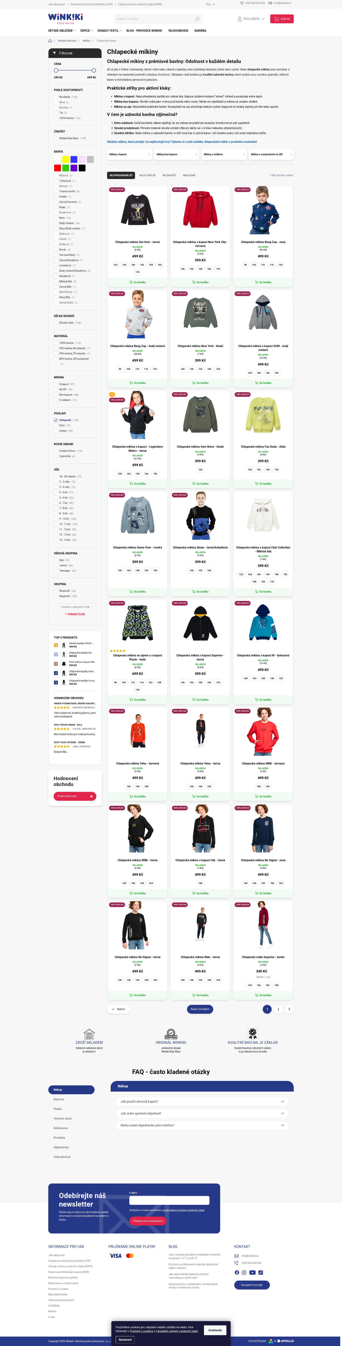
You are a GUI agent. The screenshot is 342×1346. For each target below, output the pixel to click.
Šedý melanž (69, 223)
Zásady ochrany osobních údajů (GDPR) (140, 4)
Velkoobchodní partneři (61, 1300)
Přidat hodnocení (66, 796)
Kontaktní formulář (252, 1285)
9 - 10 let (67, 518)
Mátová (65, 175)
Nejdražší (169, 175)
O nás (51, 1317)
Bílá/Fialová (67, 292)
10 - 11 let (68, 524)
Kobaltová (66, 276)
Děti (64, 560)
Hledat (197, 18)
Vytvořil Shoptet (257, 1341)
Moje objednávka (57, 1294)
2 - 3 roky (67, 481)
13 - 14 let (67, 540)
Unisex (65, 430)
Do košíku (140, 282)
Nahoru (121, 1009)
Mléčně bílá (67, 281)
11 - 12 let (67, 529)
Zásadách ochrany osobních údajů (177, 1331)
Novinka (65, 107)
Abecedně (189, 175)
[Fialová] (73, 168)
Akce (63, 102)
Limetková (67, 265)
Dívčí (64, 425)
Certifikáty (54, 1305)
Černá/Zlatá (68, 302)
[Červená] (57, 168)
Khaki (64, 207)
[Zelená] (65, 168)
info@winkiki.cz (250, 1255)
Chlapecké (68, 420)
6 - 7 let (66, 503)
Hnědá (64, 196)
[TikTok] (260, 1272)
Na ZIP (65, 389)
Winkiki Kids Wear (72, 138)
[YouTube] (252, 1272)
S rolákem (67, 400)
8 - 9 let (66, 513)
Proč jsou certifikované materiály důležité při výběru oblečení (193, 1266)
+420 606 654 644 (251, 1263)
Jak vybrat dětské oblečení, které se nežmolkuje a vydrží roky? (189, 1276)
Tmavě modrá (69, 191)
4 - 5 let (66, 492)
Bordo (64, 249)
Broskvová (67, 212)
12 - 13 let (67, 534)
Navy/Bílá (66, 297)
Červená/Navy (69, 255)
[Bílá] (57, 159)
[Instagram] (244, 1272)
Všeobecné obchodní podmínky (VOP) (91, 4)
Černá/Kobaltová (70, 260)
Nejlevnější (147, 175)
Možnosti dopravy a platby (63, 1277)
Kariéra (52, 1311)
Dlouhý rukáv (69, 322)
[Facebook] (237, 1272)
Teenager (67, 570)
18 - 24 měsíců (70, 476)
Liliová (64, 239)
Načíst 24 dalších (200, 1009)
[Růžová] (82, 159)
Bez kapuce (68, 394)
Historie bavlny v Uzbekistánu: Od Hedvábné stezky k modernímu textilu (193, 1286)
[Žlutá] (65, 159)
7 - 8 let (66, 508)
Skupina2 (67, 590)
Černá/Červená (69, 202)
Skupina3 (67, 596)
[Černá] (82, 168)
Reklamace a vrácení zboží (63, 1283)
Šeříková (66, 244)
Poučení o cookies (141, 1331)
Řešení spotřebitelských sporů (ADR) (68, 1272)
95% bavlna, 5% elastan (74, 353)
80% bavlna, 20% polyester (74, 361)
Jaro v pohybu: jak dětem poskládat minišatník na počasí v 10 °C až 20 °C (194, 1256)
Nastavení (125, 1339)
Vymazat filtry (76, 614)
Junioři (65, 565)
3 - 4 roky (67, 487)
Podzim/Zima (70, 450)
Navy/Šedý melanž (71, 228)
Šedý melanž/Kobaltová (74, 270)
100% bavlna (69, 118)
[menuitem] (62, 30)
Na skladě (68, 96)
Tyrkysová (67, 180)
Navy (64, 217)
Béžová (65, 186)
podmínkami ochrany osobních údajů (183, 1210)
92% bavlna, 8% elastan (74, 348)
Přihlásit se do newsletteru (148, 1221)
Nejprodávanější (121, 175)
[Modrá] (73, 159)
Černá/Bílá (67, 286)
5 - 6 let (66, 497)
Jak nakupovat (56, 4)
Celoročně (66, 456)
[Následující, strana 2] (278, 1009)
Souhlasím (215, 1330)
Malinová (66, 233)
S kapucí (66, 384)
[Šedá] (90, 159)
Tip (62, 112)
